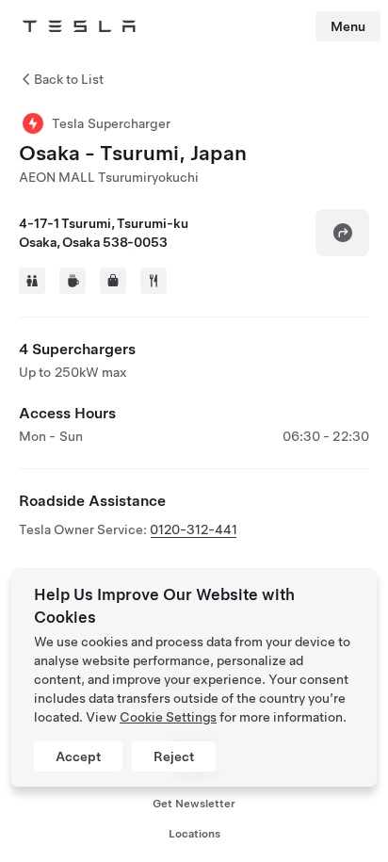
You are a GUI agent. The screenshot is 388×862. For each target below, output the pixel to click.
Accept (78, 756)
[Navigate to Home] (79, 26)
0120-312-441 (193, 529)
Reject (174, 756)
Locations (194, 833)
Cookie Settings (168, 716)
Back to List (69, 79)
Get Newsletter (194, 803)
